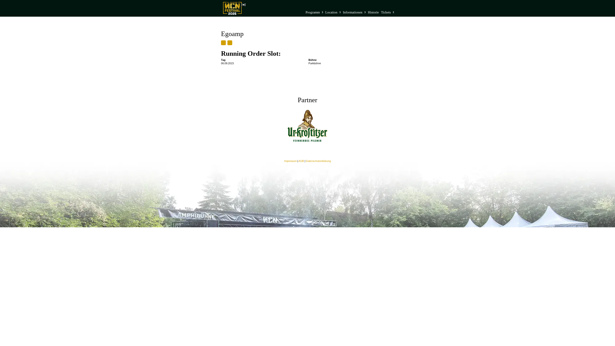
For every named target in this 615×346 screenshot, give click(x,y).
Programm (313, 12)
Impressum (290, 161)
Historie (373, 12)
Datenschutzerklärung (318, 161)
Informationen (352, 12)
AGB (301, 161)
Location (331, 12)
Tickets (386, 12)
